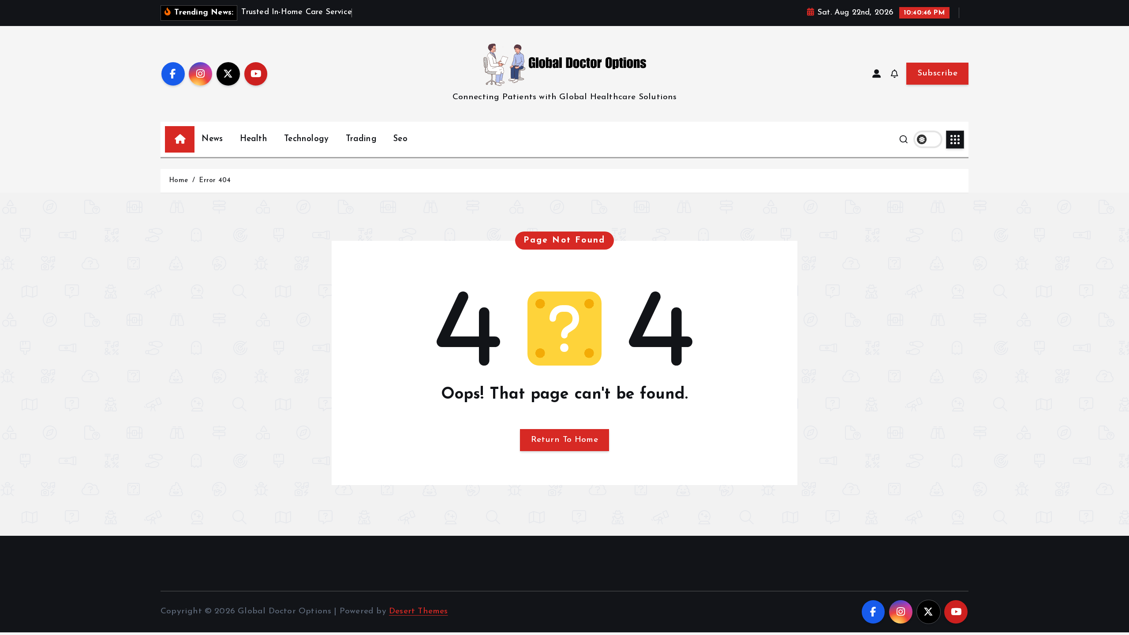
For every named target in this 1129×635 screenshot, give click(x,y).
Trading (361, 139)
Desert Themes (418, 611)
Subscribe (937, 73)
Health (253, 139)
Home (178, 180)
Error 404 (215, 180)
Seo (400, 139)
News (212, 139)
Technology (306, 139)
